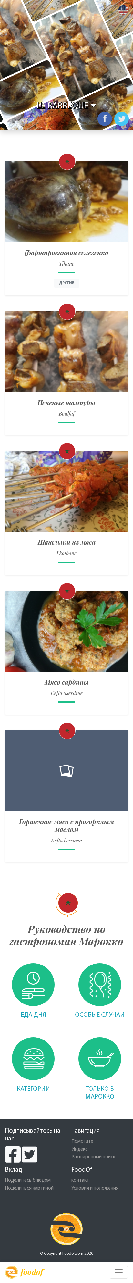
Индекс (79, 1149)
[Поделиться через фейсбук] (104, 119)
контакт (80, 1180)
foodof (32, 1271)
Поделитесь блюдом (28, 1180)
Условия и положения (94, 1188)
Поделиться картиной (29, 1188)
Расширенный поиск (93, 1157)
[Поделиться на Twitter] (121, 119)
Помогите (82, 1141)
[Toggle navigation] (119, 1272)
